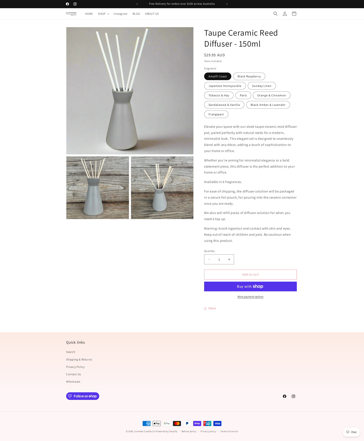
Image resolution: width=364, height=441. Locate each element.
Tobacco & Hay (219, 95)
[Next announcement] (227, 4)
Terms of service (229, 431)
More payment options (251, 296)
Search (70, 352)
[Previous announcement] (137, 4)
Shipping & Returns (79, 359)
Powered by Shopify (166, 431)
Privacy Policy (75, 367)
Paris (243, 95)
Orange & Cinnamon (271, 95)
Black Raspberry (249, 76)
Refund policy (189, 431)
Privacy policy (208, 431)
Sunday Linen (262, 86)
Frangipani (216, 114)
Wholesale (73, 381)
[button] (103, 13)
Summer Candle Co (144, 431)
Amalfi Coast (218, 76)
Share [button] (212, 308)
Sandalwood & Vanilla (224, 105)
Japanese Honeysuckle (225, 86)
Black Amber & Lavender (268, 105)
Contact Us (73, 374)
